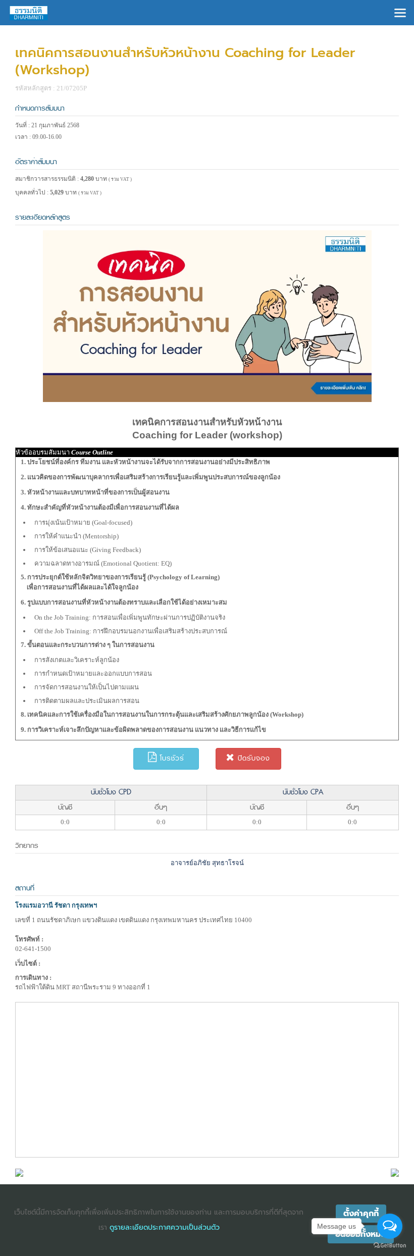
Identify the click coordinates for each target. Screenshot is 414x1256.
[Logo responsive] (29, 12)
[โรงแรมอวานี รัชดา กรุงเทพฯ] (19, 1172)
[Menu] (400, 12)
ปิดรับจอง (252, 758)
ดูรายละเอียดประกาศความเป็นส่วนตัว (165, 1227)
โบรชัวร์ (170, 758)
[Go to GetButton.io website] (390, 1245)
